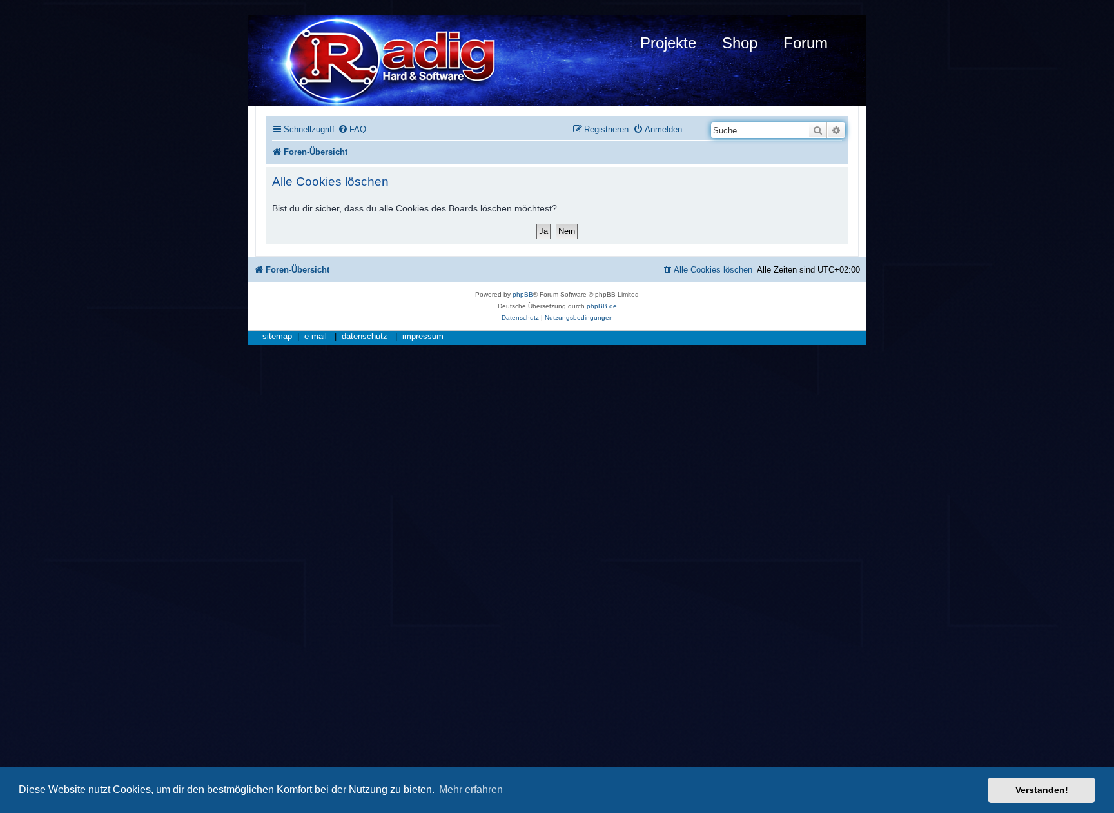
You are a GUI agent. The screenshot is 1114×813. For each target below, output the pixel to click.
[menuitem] (352, 129)
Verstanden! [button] (1041, 790)
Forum (805, 43)
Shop (739, 43)
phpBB (523, 294)
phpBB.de (602, 305)
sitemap (277, 336)
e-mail (315, 336)
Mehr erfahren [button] (471, 789)
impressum (423, 336)
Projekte (668, 43)
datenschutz (364, 336)
